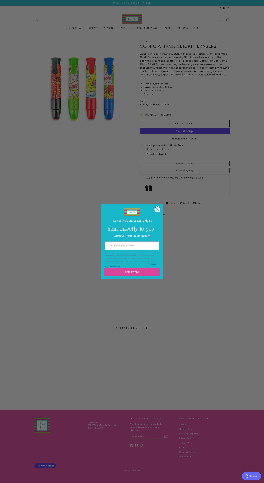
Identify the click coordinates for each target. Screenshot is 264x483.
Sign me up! (132, 271)
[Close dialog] (157, 209)
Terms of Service (115, 267)
